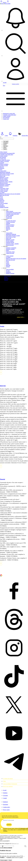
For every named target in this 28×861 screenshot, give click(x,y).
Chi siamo (5, 795)
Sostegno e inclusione (5, 184)
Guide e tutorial (6, 116)
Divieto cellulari (4, 179)
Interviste (2, 200)
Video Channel (3, 152)
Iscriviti (9, 824)
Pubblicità (2, 206)
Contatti (5, 798)
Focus (1, 196)
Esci (4, 85)
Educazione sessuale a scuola (7, 173)
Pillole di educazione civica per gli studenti (10, 193)
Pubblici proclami (4, 207)
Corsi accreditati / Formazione (10, 783)
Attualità (2, 162)
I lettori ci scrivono (4, 161)
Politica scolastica (4, 164)
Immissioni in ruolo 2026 (9, 113)
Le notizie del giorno (5, 160)
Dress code (2, 176)
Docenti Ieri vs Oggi (5, 175)
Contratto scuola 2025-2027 (9, 115)
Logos (1, 198)
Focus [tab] (5, 144)
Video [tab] (5, 147)
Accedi (4, 82)
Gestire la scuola (4, 165)
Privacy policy (6, 809)
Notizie (1, 199)
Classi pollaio (3, 170)
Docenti (2, 166)
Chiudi (10, 860)
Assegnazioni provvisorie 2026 (7, 153)
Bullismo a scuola (4, 177)
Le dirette (2, 192)
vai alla (6, 847)
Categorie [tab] (6, 143)
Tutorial (2, 202)
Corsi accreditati (4, 203)
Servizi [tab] (5, 149)
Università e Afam (4, 188)
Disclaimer (5, 804)
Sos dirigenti (3, 157)
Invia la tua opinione (8, 786)
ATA (1, 169)
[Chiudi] (0, 137)
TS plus (2, 204)
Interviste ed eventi (4, 195)
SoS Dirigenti (6, 117)
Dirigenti (2, 168)
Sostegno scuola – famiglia (12, 243)
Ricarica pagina (4, 860)
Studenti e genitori (4, 185)
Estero (1, 187)
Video (4, 781)
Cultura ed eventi (4, 189)
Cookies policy (6, 807)
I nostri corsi (6, 119)
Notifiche (5, 792)
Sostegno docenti (4, 180)
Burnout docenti (4, 183)
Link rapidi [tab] (6, 141)
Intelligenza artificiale (5, 172)
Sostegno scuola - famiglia (6, 181)
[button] (15, 18)
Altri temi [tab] (5, 146)
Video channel (7, 276)
